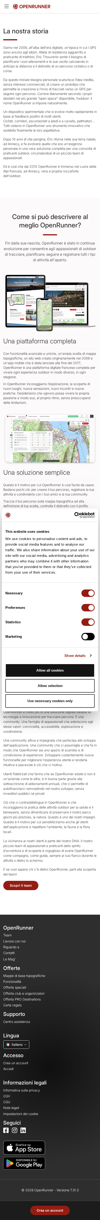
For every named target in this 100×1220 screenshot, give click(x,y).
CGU (6, 1102)
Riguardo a (11, 947)
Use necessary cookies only (50, 701)
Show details (75, 656)
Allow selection (50, 686)
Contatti (9, 953)
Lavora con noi (14, 941)
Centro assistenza (16, 1022)
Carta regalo (12, 1005)
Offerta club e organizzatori (23, 993)
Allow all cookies (50, 670)
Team (7, 935)
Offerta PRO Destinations (22, 999)
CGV (6, 1096)
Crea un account (50, 1210)
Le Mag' (9, 959)
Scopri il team (21, 885)
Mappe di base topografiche (24, 976)
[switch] (88, 607)
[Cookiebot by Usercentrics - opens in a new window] (74, 515)
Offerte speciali (14, 987)
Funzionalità (12, 981)
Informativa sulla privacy (21, 1090)
